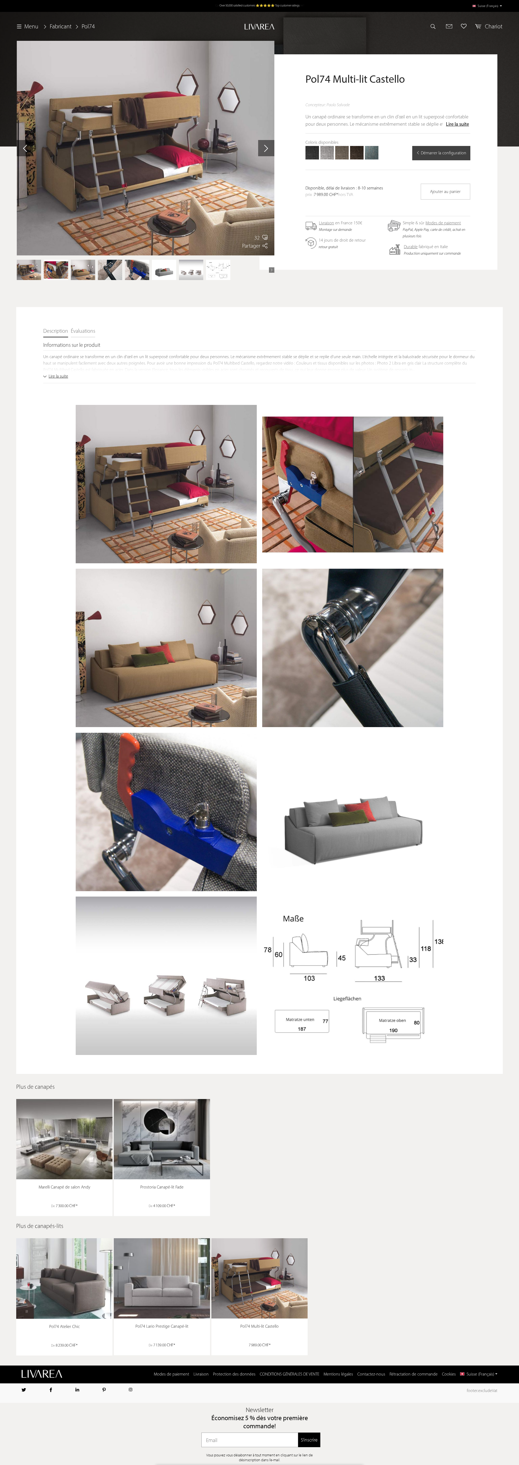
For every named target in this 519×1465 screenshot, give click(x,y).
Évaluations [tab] (83, 331)
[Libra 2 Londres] (312, 152)
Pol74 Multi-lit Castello (259, 1326)
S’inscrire (309, 1440)
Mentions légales (338, 1374)
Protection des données (234, 1374)
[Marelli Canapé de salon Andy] (64, 1139)
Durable (411, 247)
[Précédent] (25, 148)
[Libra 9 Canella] (357, 152)
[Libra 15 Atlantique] (371, 152)
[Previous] (19, 270)
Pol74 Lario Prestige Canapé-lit (161, 1326)
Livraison (326, 223)
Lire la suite (457, 124)
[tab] (55, 331)
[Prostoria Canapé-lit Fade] (162, 1139)
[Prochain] (266, 148)
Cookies (449, 1374)
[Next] (271, 270)
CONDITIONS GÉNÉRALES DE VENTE (289, 1374)
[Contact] (449, 26)
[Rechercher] (435, 26)
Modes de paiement (443, 223)
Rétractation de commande (414, 1374)
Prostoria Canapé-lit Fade (162, 1187)
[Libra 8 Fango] (342, 152)
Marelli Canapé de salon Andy (64, 1187)
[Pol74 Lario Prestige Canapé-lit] (162, 1278)
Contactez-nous (371, 1374)
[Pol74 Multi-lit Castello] (259, 1278)
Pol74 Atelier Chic (64, 1327)
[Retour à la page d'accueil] (259, 26)
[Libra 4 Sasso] (327, 152)
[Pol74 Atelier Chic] (64, 1278)
